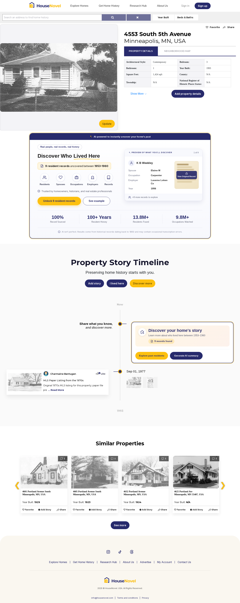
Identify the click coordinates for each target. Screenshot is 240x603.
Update (107, 123)
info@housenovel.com (102, 598)
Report (101, 391)
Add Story (46, 509)
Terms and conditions (127, 598)
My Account (164, 562)
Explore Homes (79, 5)
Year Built (163, 17)
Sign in (185, 5)
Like (102, 374)
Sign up (202, 6)
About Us (162, 5)
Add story (94, 283)
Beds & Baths (185, 17)
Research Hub (138, 5)
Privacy (145, 598)
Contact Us (184, 562)
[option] (44, 484)
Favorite (215, 27)
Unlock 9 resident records (59, 201)
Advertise (145, 562)
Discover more (142, 283)
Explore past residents (151, 355)
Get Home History (109, 5)
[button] (227, 27)
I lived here (117, 283)
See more (120, 525)
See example (96, 201)
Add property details (188, 93)
